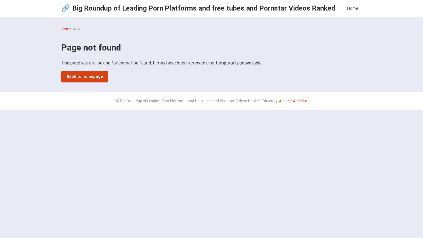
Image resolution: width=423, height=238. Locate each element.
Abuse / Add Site (293, 101)
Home (352, 8)
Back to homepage (85, 76)
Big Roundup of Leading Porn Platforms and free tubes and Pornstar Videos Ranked (198, 8)
